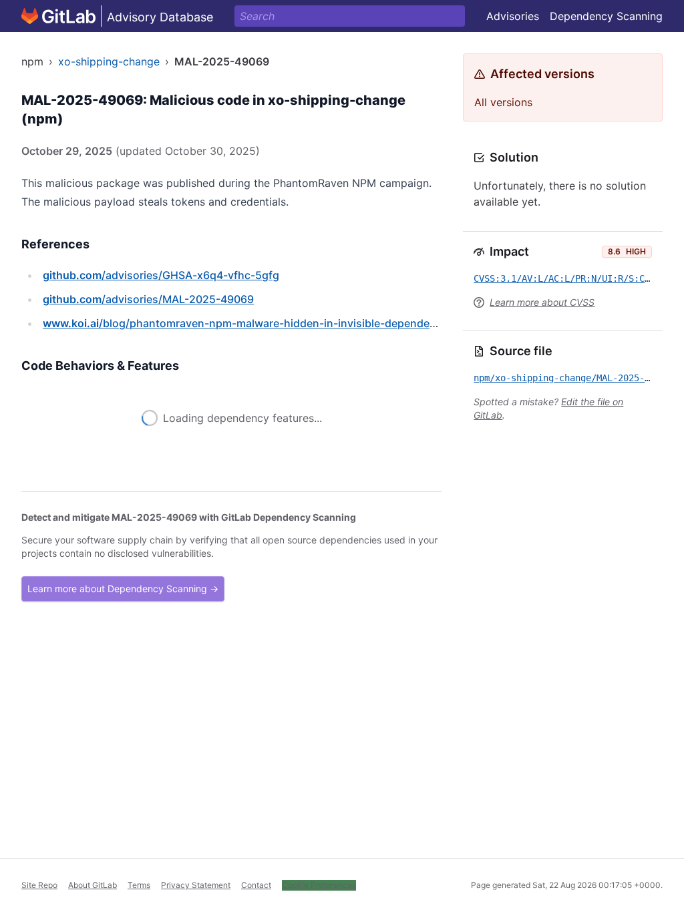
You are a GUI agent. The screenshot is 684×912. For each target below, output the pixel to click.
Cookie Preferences (319, 885)
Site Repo (39, 885)
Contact (256, 885)
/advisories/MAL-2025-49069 (148, 299)
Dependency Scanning (606, 16)
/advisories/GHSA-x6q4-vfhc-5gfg (161, 275)
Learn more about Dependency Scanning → (122, 607)
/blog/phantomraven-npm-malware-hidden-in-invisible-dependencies (250, 323)
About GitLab (92, 885)
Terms (139, 885)
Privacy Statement (195, 885)
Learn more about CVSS (542, 302)
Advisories (512, 16)
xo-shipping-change (109, 61)
